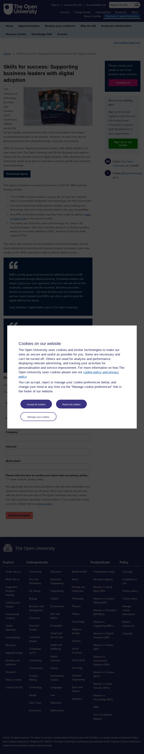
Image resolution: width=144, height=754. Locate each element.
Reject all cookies (71, 404)
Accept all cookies (36, 404)
